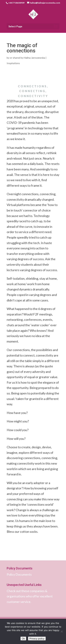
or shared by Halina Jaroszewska (27, 57)
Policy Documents (19, 574)
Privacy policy (36, 638)
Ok (23, 638)
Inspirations (13, 63)
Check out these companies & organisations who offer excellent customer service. (30, 596)
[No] (61, 631)
